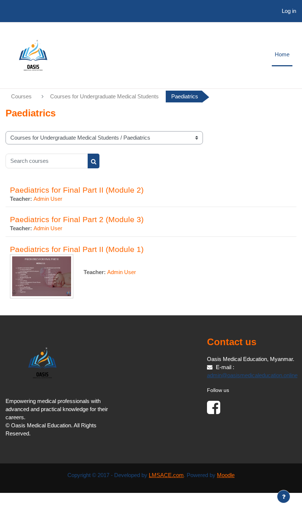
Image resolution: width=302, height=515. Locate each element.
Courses (21, 96)
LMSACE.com (166, 475)
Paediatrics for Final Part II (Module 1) (77, 249)
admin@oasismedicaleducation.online (252, 375)
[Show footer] (283, 496)
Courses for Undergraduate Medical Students (104, 96)
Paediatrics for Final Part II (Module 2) (77, 190)
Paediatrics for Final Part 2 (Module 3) (77, 219)
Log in (289, 11)
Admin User (48, 199)
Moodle (226, 475)
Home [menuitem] (282, 54)
